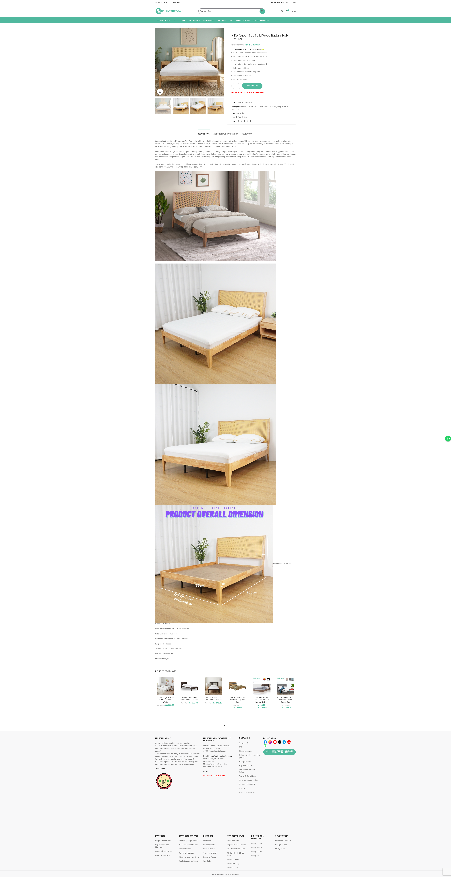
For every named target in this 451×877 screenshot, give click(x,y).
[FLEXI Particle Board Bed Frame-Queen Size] (237, 686)
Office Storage (233, 859)
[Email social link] (244, 121)
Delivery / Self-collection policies (249, 756)
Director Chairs (233, 841)
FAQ (241, 747)
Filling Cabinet (281, 845)
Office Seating (233, 863)
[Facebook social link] (238, 121)
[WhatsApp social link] (247, 121)
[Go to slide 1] (224, 725)
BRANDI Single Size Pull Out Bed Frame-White (165, 699)
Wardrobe (207, 861)
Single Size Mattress (163, 841)
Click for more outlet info (214, 776)
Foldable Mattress (186, 853)
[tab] (204, 132)
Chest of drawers (210, 853)
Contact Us (244, 743)
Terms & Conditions (247, 776)
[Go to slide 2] (226, 725)
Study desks (280, 849)
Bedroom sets (209, 845)
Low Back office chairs (236, 849)
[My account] (282, 11)
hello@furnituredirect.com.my (220, 756)
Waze (205, 771)
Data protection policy (248, 780)
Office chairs (232, 867)
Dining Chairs (256, 843)
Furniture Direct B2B (247, 784)
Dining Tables (256, 851)
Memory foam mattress (189, 857)
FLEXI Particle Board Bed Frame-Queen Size (237, 699)
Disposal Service (245, 751)
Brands (242, 788)
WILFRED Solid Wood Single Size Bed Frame (189, 698)
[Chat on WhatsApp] (448, 439)
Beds (244, 107)
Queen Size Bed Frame (267, 107)
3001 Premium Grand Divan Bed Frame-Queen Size (285, 699)
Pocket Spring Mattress (188, 861)
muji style (240, 113)
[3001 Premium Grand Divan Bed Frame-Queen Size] (286, 686)
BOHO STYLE (252, 107)
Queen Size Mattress (163, 851)
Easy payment (245, 761)
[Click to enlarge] (160, 92)
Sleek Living (242, 117)
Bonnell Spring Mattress (188, 841)
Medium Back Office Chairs (235, 854)
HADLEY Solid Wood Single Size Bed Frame (213, 698)
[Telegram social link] (250, 121)
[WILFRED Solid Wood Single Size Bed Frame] (189, 686)
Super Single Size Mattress (162, 846)
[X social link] (241, 121)
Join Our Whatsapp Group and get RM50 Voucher (279, 752)
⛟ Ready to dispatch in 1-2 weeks (247, 92)
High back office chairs (236, 845)
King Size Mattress (162, 855)
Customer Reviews (247, 792)
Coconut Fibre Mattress (189, 845)
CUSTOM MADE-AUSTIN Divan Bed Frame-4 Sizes (261, 699)
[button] (158, 106)
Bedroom (207, 841)
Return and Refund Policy (247, 771)
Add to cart (252, 86)
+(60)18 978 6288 (216, 759)
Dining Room (256, 847)
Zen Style (235, 109)
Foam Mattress (185, 849)
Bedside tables (209, 849)
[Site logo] (169, 11)
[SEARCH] (262, 11)
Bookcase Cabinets (283, 841)
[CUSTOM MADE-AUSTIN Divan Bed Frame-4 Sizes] (261, 686)
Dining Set (255, 855)
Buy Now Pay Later (246, 765)
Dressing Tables (209, 857)
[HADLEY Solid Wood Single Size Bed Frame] (213, 686)
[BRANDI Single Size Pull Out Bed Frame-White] (166, 686)
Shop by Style (282, 107)
